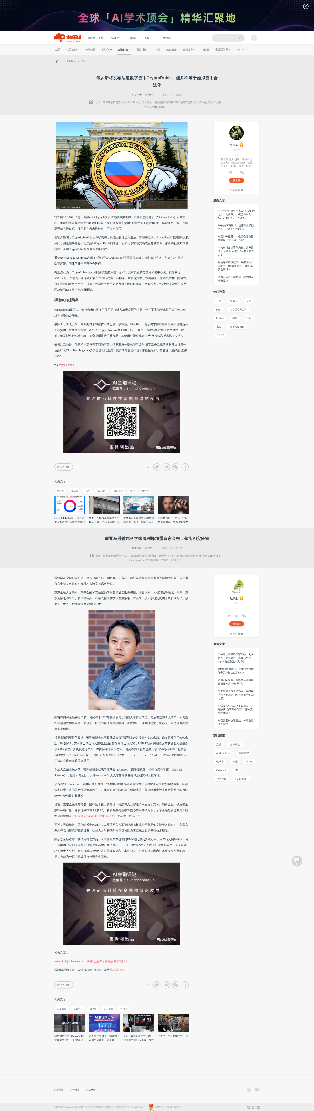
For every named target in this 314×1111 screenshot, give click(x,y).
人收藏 (65, 467)
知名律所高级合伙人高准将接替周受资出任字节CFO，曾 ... (69, 1039)
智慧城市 (188, 49)
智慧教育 (166, 56)
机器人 (245, 56)
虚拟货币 (118, 490)
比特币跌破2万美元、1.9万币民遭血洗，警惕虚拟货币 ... (173, 521)
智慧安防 (155, 56)
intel (218, 309)
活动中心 (116, 37)
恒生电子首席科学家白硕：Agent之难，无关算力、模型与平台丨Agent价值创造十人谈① (236, 214)
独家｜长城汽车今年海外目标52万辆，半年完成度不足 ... (104, 521)
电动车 (220, 761)
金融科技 (123, 49)
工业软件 (201, 56)
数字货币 (102, 490)
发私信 (236, 180)
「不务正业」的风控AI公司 (173, 1035)
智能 (234, 761)
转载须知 (118, 969)
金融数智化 (93, 56)
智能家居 (255, 56)
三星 (218, 301)
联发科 (220, 318)
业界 (57, 49)
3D (236, 770)
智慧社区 (189, 56)
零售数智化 (79, 56)
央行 (88, 490)
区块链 (74, 490)
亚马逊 (93, 1008)
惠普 (234, 318)
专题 (147, 37)
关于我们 (75, 1089)
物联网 (225, 56)
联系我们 (59, 1089)
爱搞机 (167, 37)
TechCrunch (237, 326)
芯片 (157, 49)
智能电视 (244, 753)
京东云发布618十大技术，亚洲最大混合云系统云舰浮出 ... (138, 1039)
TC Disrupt (241, 778)
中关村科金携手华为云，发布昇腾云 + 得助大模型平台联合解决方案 (236, 251)
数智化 (105, 49)
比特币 (145, 490)
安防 (248, 301)
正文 (84, 61)
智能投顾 (221, 778)
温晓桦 (149, 548)
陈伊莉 (149, 94)
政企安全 (171, 49)
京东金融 (61, 1008)
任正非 (220, 335)
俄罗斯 (60, 490)
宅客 (218, 326)
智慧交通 (178, 56)
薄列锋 (123, 1008)
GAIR (133, 37)
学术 (68, 56)
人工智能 (72, 49)
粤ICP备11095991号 (135, 1107)
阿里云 (233, 301)
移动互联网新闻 (238, 309)
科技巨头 (108, 56)
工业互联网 (221, 49)
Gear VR (221, 770)
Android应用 (223, 753)
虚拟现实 (235, 744)
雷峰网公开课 (95, 37)
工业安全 (212, 56)
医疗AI (115, 56)
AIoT (239, 49)
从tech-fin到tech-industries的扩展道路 (91, 816)
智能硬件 (235, 56)
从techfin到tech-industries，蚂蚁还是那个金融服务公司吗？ (91, 961)
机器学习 (78, 1008)
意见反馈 (91, 1089)
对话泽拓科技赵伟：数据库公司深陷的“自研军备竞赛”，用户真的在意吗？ (235, 266)
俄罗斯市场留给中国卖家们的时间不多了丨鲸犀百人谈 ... (138, 521)
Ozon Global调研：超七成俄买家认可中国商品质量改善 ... (69, 521)
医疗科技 (141, 49)
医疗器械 (134, 56)
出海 (248, 318)
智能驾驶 (90, 49)
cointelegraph (66, 364)
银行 (132, 490)
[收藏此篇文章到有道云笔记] (156, 467)
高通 (218, 744)
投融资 (124, 56)
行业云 (205, 49)
